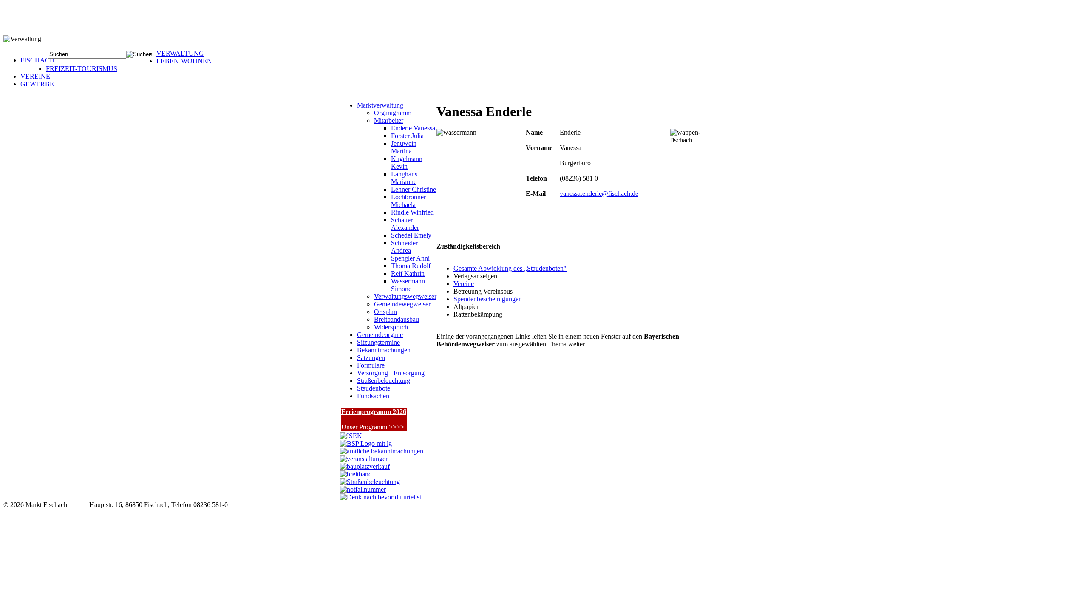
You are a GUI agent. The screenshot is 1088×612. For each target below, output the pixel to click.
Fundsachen (373, 396)
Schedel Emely (411, 235)
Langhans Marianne (404, 177)
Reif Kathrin (408, 273)
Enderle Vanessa (413, 128)
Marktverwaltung (380, 105)
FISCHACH (37, 60)
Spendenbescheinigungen (487, 299)
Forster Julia (407, 135)
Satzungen (371, 357)
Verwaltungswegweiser (405, 296)
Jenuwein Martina (403, 147)
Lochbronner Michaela (408, 200)
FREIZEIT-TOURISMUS (81, 68)
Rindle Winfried (412, 212)
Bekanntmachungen (384, 350)
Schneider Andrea (404, 246)
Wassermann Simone (408, 285)
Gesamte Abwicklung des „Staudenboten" (510, 268)
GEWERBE (37, 84)
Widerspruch (391, 327)
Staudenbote (373, 388)
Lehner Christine (413, 189)
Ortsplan (385, 311)
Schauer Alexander (405, 223)
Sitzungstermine (378, 342)
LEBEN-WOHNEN (184, 61)
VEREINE (35, 76)
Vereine (463, 283)
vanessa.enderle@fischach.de (599, 193)
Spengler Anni (410, 258)
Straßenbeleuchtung (383, 380)
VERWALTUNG (180, 53)
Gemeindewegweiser (402, 304)
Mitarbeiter (388, 120)
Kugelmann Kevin (406, 162)
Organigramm (392, 112)
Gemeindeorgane (380, 334)
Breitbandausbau (396, 319)
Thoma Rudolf (411, 265)
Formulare (371, 365)
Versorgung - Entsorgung (391, 373)
